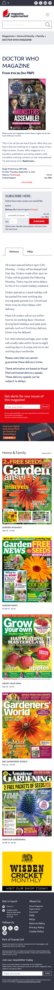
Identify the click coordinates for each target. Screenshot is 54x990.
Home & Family (14, 452)
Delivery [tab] (14, 251)
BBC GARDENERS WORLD (14, 761)
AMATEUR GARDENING (13, 839)
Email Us (10, 906)
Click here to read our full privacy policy (16, 417)
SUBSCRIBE (39, 221)
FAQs (32, 919)
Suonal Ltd (33, 912)
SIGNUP (45, 406)
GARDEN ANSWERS (12, 527)
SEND (47, 973)
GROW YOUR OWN (11, 683)
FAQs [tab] (30, 251)
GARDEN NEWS (10, 605)
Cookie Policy (36, 931)
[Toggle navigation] (47, 15)
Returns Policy (37, 923)
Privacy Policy (36, 927)
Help (31, 915)
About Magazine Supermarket (36, 907)
